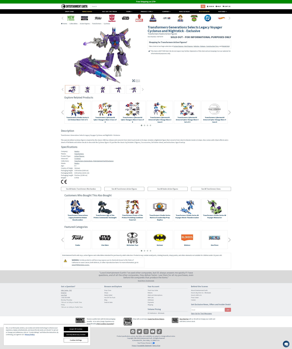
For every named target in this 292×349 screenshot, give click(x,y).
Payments (151, 302)
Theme (128, 11)
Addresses (151, 300)
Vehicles (196, 46)
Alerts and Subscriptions (155, 295)
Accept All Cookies (76, 329)
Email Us (63, 293)
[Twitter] (139, 331)
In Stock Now (204, 11)
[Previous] (62, 17)
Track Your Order (153, 290)
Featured (222, 11)
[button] (286, 344)
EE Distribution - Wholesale (156, 313)
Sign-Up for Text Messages (201, 313)
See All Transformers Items (211, 189)
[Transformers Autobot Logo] (112, 18)
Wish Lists (151, 298)
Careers (193, 300)
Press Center (195, 298)
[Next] (229, 17)
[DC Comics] (207, 18)
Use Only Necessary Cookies (75, 335)
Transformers (79, 154)
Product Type (146, 11)
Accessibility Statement (144, 346)
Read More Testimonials (146, 281)
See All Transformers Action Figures (124, 189)
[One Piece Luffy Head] (180, 18)
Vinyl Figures (188, 46)
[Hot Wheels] (221, 18)
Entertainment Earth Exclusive (103, 161)
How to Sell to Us (196, 295)
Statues (202, 46)
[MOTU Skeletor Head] (153, 18)
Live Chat (64, 295)
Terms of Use (156, 346)
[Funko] (98, 18)
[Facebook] (132, 331)
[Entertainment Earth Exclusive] (84, 18)
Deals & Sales (184, 11)
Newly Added (87, 11)
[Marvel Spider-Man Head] (139, 18)
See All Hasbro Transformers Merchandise (81, 189)
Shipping (150, 305)
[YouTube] (152, 331)
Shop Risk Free (184, 319)
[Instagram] (146, 331)
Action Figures (178, 46)
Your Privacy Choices (143, 343)
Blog (105, 300)
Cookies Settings (76, 340)
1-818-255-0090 (65, 298)
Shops (106, 293)
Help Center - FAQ (66, 290)
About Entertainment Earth (199, 290)
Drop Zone (107, 290)
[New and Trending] (71, 18)
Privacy (134, 346)
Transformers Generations (83, 161)
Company (165, 11)
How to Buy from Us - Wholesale (201, 293)
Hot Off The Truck (109, 11)
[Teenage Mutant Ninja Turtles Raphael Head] (194, 18)
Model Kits (225, 46)
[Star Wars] (125, 18)
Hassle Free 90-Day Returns (156, 319)
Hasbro (76, 151)
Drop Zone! (69, 11)
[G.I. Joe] (166, 18)
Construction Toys (212, 46)
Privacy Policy (30, 335)
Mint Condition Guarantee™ (105, 324)
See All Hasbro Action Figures (167, 189)
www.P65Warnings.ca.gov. (81, 265)
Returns (150, 293)
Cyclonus (77, 159)
